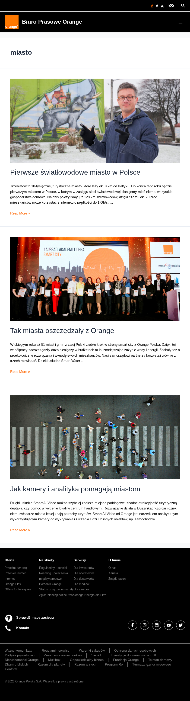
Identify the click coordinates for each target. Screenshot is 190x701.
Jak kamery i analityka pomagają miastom (75, 489)
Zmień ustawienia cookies (63, 655)
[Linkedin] (156, 625)
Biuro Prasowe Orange (52, 22)
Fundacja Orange (126, 660)
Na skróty (46, 560)
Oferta (9, 560)
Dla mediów (81, 584)
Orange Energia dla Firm (90, 595)
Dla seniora (81, 589)
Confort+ (11, 669)
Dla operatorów (84, 573)
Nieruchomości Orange (22, 660)
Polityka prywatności (20, 655)
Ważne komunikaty (18, 650)
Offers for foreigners (18, 589)
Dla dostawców (84, 578)
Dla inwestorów (84, 568)
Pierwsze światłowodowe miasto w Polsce (75, 172)
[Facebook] (132, 625)
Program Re (114, 664)
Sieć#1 (96, 655)
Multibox (54, 660)
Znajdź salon (117, 578)
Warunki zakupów (92, 650)
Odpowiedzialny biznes (87, 660)
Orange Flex (13, 584)
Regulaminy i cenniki (53, 568)
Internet (10, 578)
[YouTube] (168, 625)
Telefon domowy (160, 660)
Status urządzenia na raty (56, 589)
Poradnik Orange (50, 584)
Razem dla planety (51, 664)
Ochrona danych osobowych (135, 650)
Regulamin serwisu (56, 650)
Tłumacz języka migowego (151, 664)
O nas (112, 568)
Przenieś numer (15, 573)
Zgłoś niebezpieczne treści (57, 595)
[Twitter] (180, 625)
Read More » (20, 213)
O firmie (114, 560)
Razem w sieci (84, 664)
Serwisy (80, 560)
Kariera (113, 573)
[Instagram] (144, 625)
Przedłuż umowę (16, 568)
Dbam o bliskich (16, 664)
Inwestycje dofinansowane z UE (134, 655)
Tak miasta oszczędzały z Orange (62, 330)
